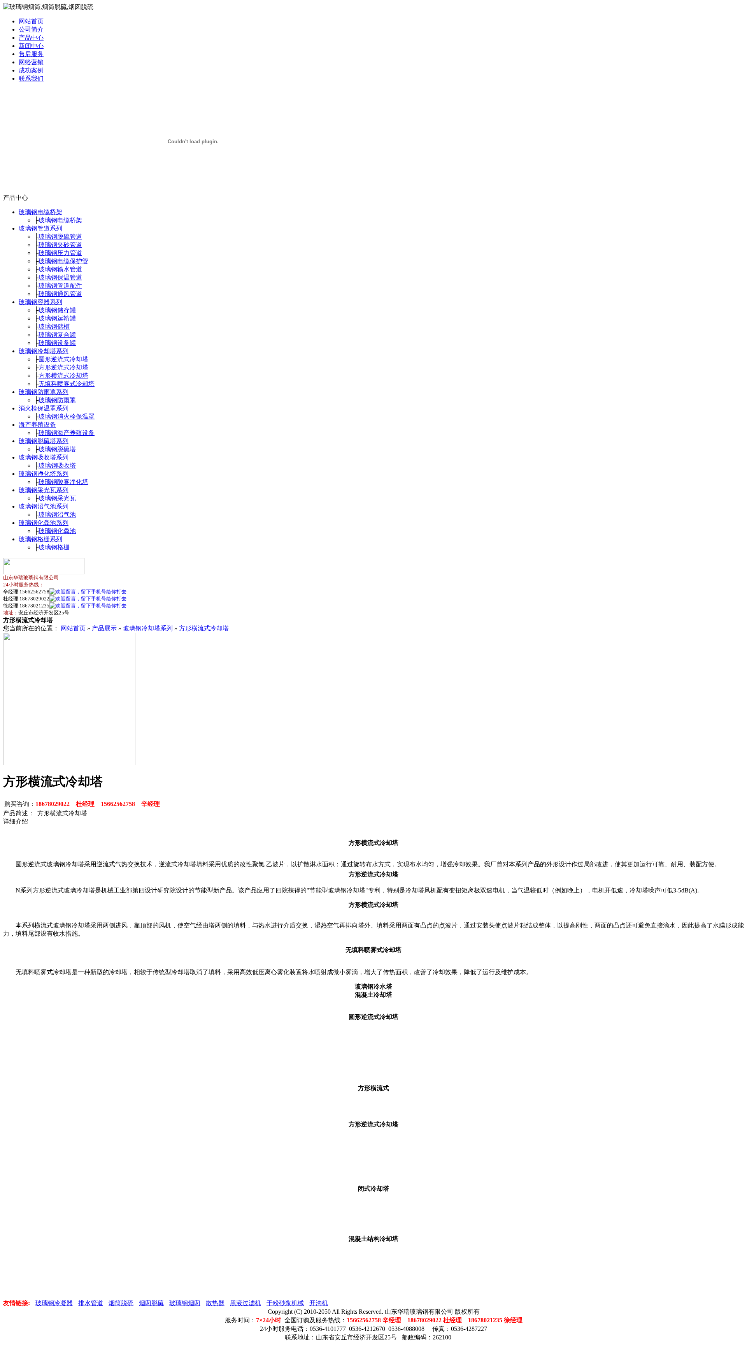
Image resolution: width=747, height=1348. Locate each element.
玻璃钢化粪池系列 (43, 522)
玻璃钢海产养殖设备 (67, 432)
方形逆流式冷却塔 (63, 367)
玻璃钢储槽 (54, 326)
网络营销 (31, 62)
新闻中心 (31, 45)
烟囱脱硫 (151, 1303)
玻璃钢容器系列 (40, 302)
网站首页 (31, 21)
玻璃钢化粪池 (57, 531)
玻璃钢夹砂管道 (60, 244)
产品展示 (104, 628)
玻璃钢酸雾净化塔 (63, 482)
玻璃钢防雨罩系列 (43, 392)
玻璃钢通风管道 (60, 293)
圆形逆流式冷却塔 (63, 359)
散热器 (215, 1303)
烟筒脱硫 (121, 1303)
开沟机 (318, 1303)
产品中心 (31, 37)
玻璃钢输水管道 (60, 269)
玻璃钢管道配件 (60, 285)
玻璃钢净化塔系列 (43, 473)
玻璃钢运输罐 (57, 318)
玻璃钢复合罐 (57, 334)
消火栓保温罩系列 (43, 408)
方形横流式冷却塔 (63, 375)
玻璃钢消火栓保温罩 (67, 416)
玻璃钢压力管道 (60, 253)
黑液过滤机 (245, 1303)
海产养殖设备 (37, 424)
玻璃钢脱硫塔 (57, 449)
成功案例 (31, 70)
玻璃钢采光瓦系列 (43, 490)
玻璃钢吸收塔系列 (43, 457)
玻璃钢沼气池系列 (43, 506)
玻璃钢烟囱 (184, 1303)
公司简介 (31, 29)
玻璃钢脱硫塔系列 (43, 441)
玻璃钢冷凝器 (54, 1303)
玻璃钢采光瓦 (57, 498)
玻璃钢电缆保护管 (63, 261)
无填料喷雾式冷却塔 (67, 383)
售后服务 (31, 54)
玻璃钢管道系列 (40, 228)
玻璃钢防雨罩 (57, 400)
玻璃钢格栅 (54, 547)
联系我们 (31, 78)
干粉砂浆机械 (285, 1303)
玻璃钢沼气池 (57, 514)
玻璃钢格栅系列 (40, 539)
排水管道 (90, 1303)
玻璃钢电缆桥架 (40, 212)
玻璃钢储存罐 (57, 310)
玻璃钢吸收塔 (57, 465)
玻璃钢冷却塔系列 (43, 351)
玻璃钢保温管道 (60, 277)
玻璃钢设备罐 (57, 343)
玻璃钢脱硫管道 (60, 236)
